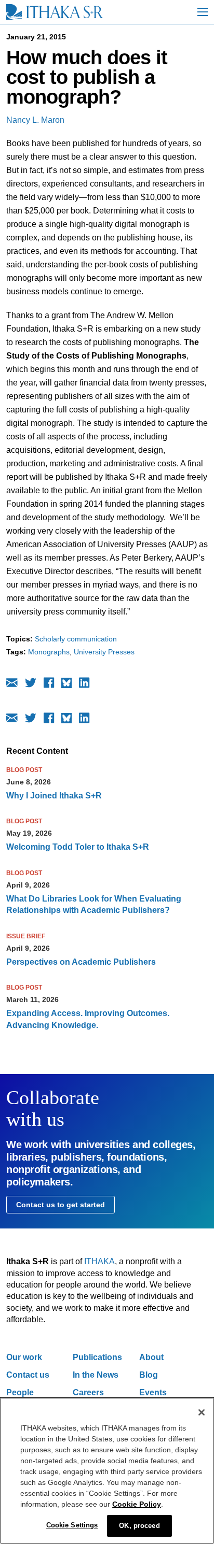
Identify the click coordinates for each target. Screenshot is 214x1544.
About (151, 1357)
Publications (97, 1357)
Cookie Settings (72, 1525)
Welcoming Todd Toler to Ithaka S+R (77, 846)
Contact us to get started (60, 1204)
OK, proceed (139, 1525)
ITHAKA (99, 1261)
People (20, 1392)
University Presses (104, 652)
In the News (95, 1374)
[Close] (201, 1412)
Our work (24, 1357)
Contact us (27, 1374)
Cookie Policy (136, 1504)
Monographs (49, 652)
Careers (88, 1392)
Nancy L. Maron (35, 120)
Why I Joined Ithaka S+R (54, 795)
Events (153, 1392)
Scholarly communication (76, 639)
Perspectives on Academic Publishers (81, 961)
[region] (107, 1470)
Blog (148, 1374)
